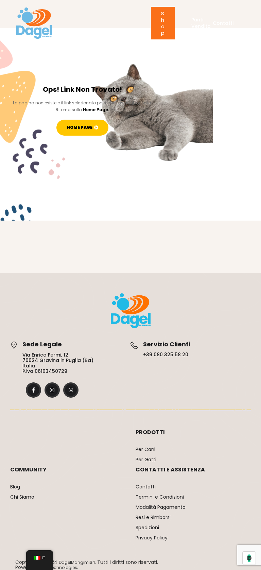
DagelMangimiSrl (77, 562)
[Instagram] (52, 390)
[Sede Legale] (13, 345)
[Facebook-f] (33, 390)
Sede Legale (42, 344)
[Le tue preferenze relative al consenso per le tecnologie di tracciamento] (249, 558)
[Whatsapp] (71, 390)
